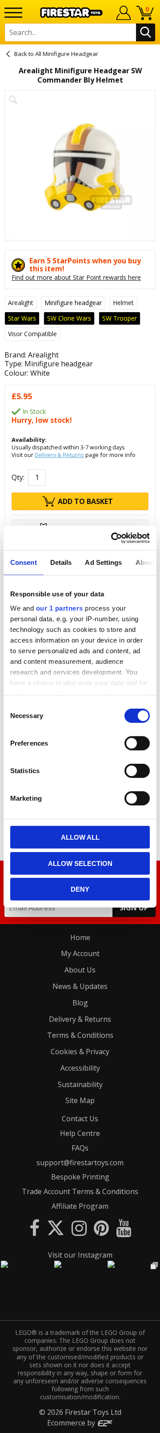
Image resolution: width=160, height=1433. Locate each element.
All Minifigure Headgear (66, 54)
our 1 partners (59, 607)
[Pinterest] (101, 1227)
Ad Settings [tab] (103, 562)
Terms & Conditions (80, 1035)
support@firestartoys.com (80, 1162)
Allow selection (80, 863)
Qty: (18, 477)
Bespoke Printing (80, 1177)
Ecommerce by (72, 1423)
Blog (80, 1003)
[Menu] (13, 12)
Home (80, 937)
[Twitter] (55, 1227)
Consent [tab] (23, 562)
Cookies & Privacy (80, 1051)
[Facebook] (34, 1227)
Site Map (80, 1100)
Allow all (80, 837)
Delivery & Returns (59, 455)
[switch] (137, 743)
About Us (80, 970)
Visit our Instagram (80, 1255)
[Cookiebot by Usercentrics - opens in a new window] (113, 538)
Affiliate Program (80, 1206)
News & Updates (80, 986)
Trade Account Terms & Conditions (80, 1191)
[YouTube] (123, 1227)
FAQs (80, 1148)
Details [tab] (61, 562)
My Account (80, 953)
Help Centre (80, 1133)
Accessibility (80, 1068)
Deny (80, 889)
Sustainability (80, 1084)
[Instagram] (79, 1227)
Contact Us (80, 1118)
